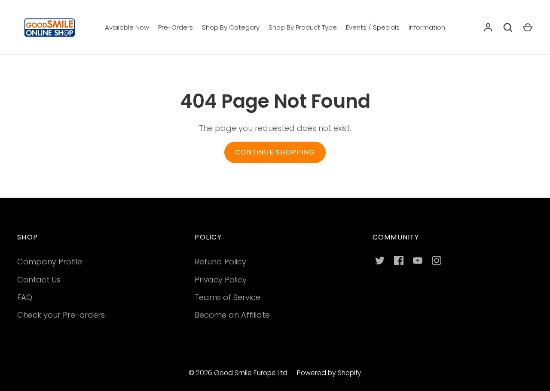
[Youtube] (417, 260)
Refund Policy (220, 261)
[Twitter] (379, 260)
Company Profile (49, 261)
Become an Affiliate (232, 314)
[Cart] (527, 27)
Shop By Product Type (303, 27)
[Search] (507, 27)
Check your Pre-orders (61, 314)
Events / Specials (373, 27)
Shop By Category (231, 27)
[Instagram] (436, 260)
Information (427, 27)
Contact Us (39, 279)
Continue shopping (275, 152)
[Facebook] (398, 260)
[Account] (488, 27)
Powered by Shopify (329, 373)
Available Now (127, 27)
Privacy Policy (221, 279)
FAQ (24, 297)
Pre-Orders (175, 27)
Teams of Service (227, 297)
